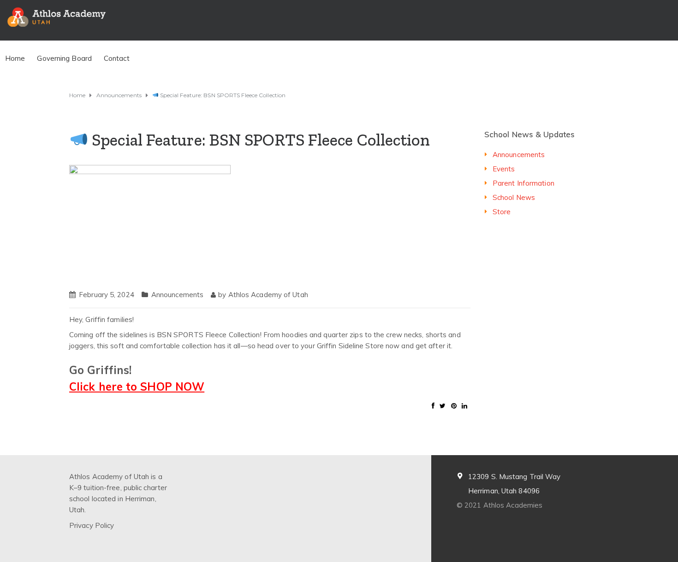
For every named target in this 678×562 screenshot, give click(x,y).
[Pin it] (454, 406)
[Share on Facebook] (433, 406)
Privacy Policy (91, 525)
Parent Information (523, 183)
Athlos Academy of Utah (268, 294)
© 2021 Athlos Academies (499, 505)
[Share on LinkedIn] (464, 406)
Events (504, 168)
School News (514, 197)
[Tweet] (443, 406)
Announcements (177, 294)
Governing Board (64, 58)
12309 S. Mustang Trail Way (514, 476)
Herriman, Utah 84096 (504, 490)
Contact (117, 58)
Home (15, 58)
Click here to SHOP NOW (136, 386)
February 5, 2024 (106, 294)
